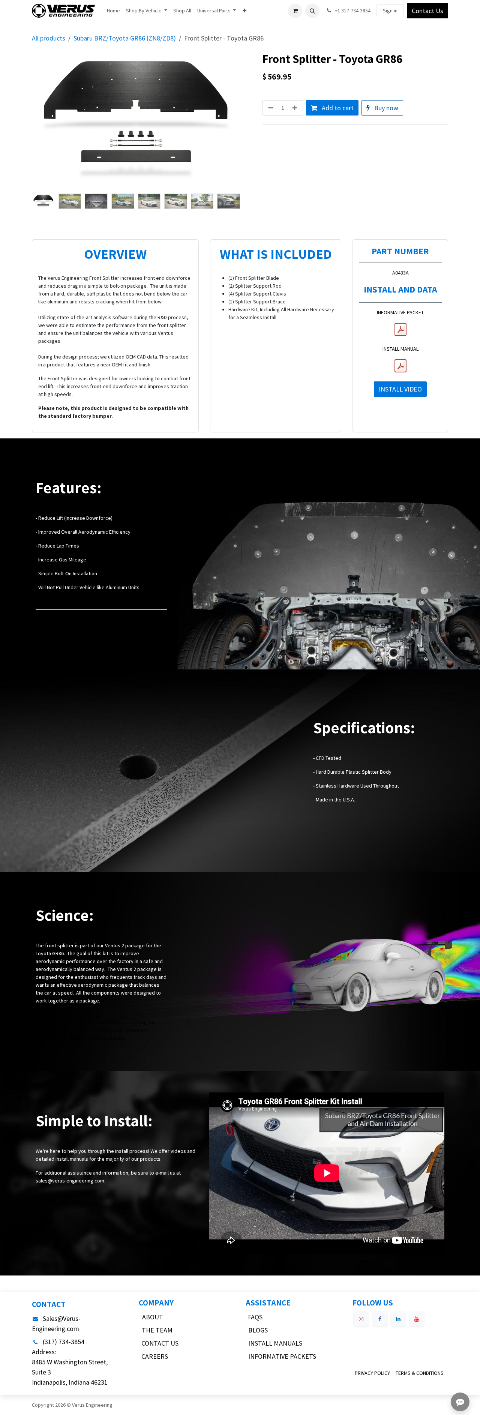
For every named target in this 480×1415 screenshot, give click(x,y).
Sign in (390, 10)
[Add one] (295, 108)
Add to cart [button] (337, 108)
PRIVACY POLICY (372, 1373)
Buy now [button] (385, 108)
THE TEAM (157, 1330)
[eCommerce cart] (295, 11)
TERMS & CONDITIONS (420, 1373)
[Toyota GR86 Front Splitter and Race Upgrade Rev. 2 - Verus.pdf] (400, 366)
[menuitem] (113, 11)
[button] (312, 11)
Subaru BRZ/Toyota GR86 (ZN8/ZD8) (125, 38)
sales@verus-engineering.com (70, 1180)
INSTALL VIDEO (400, 389)
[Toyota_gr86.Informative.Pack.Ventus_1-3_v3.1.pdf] (400, 330)
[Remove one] (270, 108)
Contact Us (427, 10)
